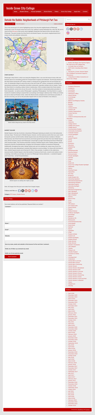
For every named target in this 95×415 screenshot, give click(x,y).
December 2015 (72, 402)
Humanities (71, 172)
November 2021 (72, 318)
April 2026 (71, 293)
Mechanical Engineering (74, 189)
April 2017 (71, 375)
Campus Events (72, 107)
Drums (70, 141)
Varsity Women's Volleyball (75, 280)
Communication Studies (74, 129)
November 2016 (72, 384)
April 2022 (71, 309)
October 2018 (72, 355)
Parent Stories (72, 207)
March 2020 (71, 332)
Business (70, 104)
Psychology (71, 214)
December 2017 (72, 366)
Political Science (72, 211)
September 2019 (73, 343)
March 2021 (71, 325)
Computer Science (73, 132)
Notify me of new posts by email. (14, 253)
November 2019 (72, 339)
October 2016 (72, 386)
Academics (71, 88)
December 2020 (72, 327)
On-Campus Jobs (73, 205)
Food (69, 161)
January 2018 (72, 364)
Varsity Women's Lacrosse (75, 271)
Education (71, 145)
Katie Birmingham (20, 23)
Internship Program (73, 184)
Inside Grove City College (20, 8)
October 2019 (72, 341)
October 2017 (72, 370)
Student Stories (24, 11)
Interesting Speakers (74, 179)
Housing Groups (72, 170)
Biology (70, 102)
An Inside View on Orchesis (75, 66)
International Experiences (75, 180)
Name (7, 223)
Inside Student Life (73, 177)
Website (7, 235)
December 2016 (72, 382)
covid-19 (70, 136)
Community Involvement (75, 131)
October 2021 (72, 320)
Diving (70, 140)
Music (69, 200)
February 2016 (72, 400)
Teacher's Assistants (74, 244)
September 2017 (73, 371)
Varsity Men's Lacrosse (74, 260)
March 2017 (71, 377)
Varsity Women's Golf (74, 269)
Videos (56, 11)
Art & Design (71, 97)
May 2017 (71, 373)
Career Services (72, 113)
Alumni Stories (48, 11)
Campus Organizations (74, 111)
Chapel (70, 120)
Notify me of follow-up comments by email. (17, 248)
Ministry (70, 196)
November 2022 (72, 306)
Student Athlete (72, 234)
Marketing (71, 188)
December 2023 (72, 300)
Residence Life (72, 218)
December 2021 (72, 316)
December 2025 (72, 295)
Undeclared (71, 259)
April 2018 (71, 359)
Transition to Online (73, 253)
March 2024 (71, 298)
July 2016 (71, 391)
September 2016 (73, 387)
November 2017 (72, 368)
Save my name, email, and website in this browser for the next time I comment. (27, 244)
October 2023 (72, 304)
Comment (8, 206)
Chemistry (71, 122)
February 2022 (72, 313)
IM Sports (71, 175)
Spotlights (71, 230)
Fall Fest (70, 157)
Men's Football (72, 195)
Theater (70, 248)
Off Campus (13, 194)
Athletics (70, 99)
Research (70, 216)
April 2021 (71, 323)
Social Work (71, 225)
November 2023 (72, 302)
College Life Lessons (73, 125)
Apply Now (77, 11)
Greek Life (71, 163)
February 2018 (72, 362)
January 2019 (72, 350)
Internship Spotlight (73, 186)
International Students (74, 182)
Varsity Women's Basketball (76, 268)
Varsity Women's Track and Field (77, 278)
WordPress (80, 409)
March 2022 (71, 311)
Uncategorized (72, 257)
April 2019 (71, 346)
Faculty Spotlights (36, 11)
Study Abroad (72, 241)
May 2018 (71, 357)
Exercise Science (72, 152)
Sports (70, 228)
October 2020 (72, 330)
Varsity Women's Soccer (75, 273)
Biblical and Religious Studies (76, 100)
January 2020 (72, 336)
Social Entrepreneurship (74, 221)
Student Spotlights (73, 237)
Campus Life (71, 109)
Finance (70, 159)
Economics (71, 143)
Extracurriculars (72, 154)
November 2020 (72, 329)
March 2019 (71, 348)
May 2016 (71, 394)
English (70, 148)
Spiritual (70, 227)
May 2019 (71, 345)
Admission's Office (73, 93)
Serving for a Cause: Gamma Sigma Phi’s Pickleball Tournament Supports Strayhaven (77, 73)
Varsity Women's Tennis (75, 276)
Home (15, 11)
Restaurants (71, 220)
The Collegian (72, 246)
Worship (70, 285)
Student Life (71, 236)
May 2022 (71, 307)
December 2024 (72, 297)
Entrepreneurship (73, 150)
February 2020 (72, 334)
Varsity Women (72, 266)
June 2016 (71, 393)
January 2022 (72, 314)
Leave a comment (58, 23)
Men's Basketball (73, 193)
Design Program (72, 138)
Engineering (71, 147)
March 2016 (71, 398)
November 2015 (72, 403)
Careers (70, 115)
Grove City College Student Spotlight (78, 164)
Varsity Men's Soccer (74, 262)
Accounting (71, 90)
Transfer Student (73, 252)
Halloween (71, 166)
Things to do (71, 250)
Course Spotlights (73, 134)
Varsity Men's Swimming (75, 264)
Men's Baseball (72, 191)
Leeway (88, 409)
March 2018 (71, 361)
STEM (69, 232)
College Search (72, 127)
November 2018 (72, 354)
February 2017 (72, 378)
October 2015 (72, 405)
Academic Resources (74, 86)
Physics (70, 209)
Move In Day (71, 198)
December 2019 (72, 338)
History (70, 168)
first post (14, 31)
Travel (70, 255)
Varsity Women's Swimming (76, 275)
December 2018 (72, 352)
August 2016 (72, 389)
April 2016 (71, 396)
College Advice (72, 123)
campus (70, 106)
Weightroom (71, 284)
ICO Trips (70, 173)
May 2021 (71, 322)
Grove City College (66, 11)
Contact (85, 11)
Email (7, 229)
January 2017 (72, 380)
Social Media (71, 223)
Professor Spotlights (73, 212)
